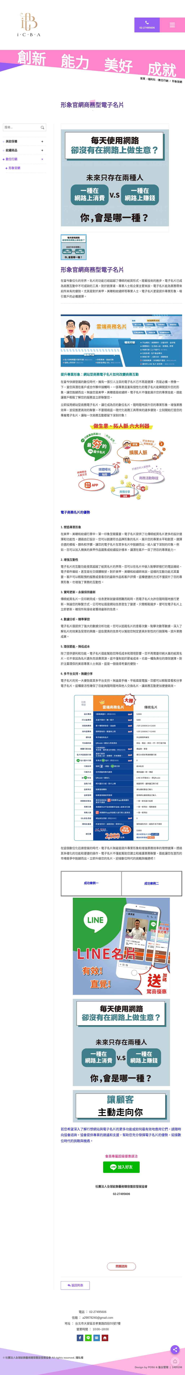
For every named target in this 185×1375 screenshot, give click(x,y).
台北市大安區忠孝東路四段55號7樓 (98, 1323)
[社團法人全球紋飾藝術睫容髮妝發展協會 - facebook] (80, 1338)
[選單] (172, 25)
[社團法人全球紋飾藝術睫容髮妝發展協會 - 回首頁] (30, 24)
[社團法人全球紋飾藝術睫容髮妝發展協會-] (115, 178)
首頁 (143, 78)
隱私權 (79, 1357)
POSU (151, 1367)
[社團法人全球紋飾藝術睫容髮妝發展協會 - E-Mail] (96, 1338)
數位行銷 (11, 159)
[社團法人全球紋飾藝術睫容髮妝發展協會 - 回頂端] (175, 1361)
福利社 (152, 79)
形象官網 (14, 168)
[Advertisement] (121, 1224)
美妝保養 (11, 141)
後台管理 (163, 1367)
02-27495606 (97, 1311)
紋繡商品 (11, 150)
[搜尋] (42, 127)
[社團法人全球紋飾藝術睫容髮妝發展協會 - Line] (88, 1338)
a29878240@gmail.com (97, 1317)
